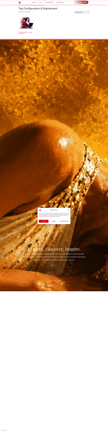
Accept (43, 221)
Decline (54, 221)
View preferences (64, 221)
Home (19, 5)
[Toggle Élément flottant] (105, 424)
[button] (68, 210)
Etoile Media (54, 265)
